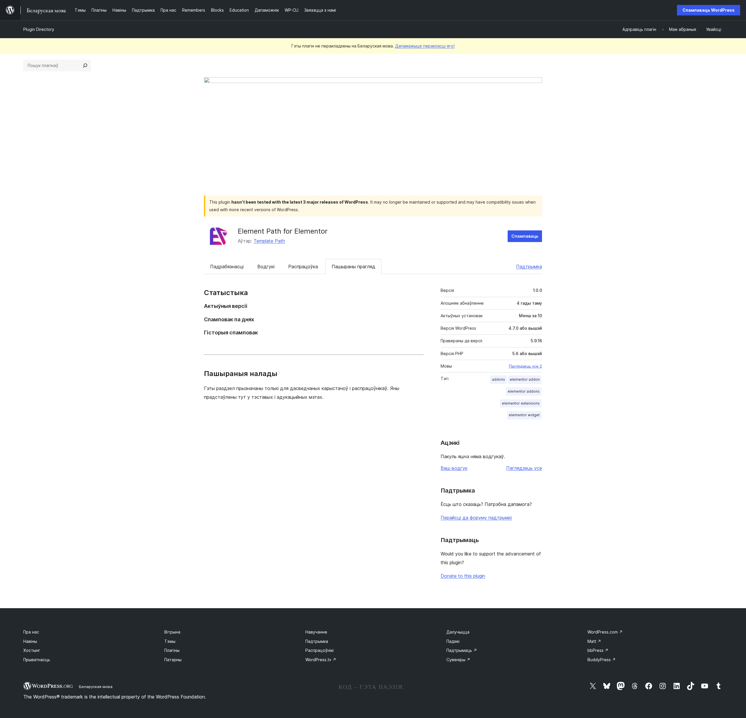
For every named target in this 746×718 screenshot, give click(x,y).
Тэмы (169, 641)
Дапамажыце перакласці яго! (425, 45)
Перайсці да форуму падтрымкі (476, 518)
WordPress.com (605, 631)
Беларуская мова (95, 686)
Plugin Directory (38, 29)
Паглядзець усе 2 (525, 366)
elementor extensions (521, 403)
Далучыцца (457, 631)
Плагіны (172, 650)
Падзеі (453, 641)
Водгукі (266, 266)
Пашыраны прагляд (353, 266)
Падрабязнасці (227, 266)
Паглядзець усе (524, 468)
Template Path (269, 241)
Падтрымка (529, 266)
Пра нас (31, 631)
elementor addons (524, 391)
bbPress (597, 650)
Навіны (30, 641)
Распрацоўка (303, 266)
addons (498, 379)
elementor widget (524, 415)
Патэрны (173, 659)
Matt (594, 641)
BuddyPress (601, 659)
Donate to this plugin (463, 576)
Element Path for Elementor (283, 231)
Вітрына (172, 631)
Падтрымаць (461, 650)
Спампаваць (524, 236)
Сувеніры (458, 659)
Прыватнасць (36, 659)
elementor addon (525, 379)
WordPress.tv (320, 659)
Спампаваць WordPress (708, 10)
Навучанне (316, 631)
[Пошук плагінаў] (85, 65)
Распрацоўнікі (319, 650)
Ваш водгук (454, 468)
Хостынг (31, 650)
